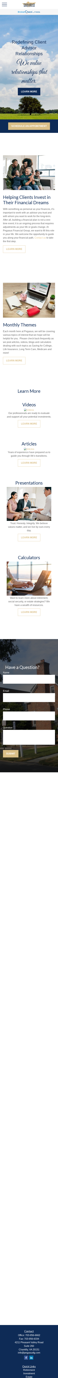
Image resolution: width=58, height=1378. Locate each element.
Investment (29, 1373)
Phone (6, 709)
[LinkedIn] (31, 1358)
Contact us (40, 237)
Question (7, 727)
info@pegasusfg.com (29, 1352)
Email (6, 691)
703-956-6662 (32, 1335)
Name (6, 672)
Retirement (29, 1370)
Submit (10, 753)
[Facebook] (26, 1358)
